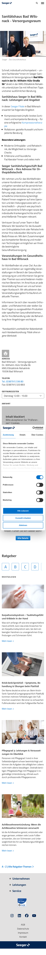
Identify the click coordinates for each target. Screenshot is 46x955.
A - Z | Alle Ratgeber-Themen (17, 866)
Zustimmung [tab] (8, 435)
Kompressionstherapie (23, 124)
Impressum (23, 932)
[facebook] (27, 916)
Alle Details (23, 538)
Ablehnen (23, 525)
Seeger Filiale (17, 106)
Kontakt (23, 936)
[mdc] (22, 902)
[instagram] (12, 916)
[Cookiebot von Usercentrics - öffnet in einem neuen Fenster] (32, 428)
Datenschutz (23, 928)
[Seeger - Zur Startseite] (7, 3)
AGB (23, 924)
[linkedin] (19, 916)
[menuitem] (37, 3)
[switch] (39, 485)
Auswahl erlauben (23, 518)
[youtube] (34, 916)
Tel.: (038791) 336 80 (12, 381)
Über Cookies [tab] (37, 435)
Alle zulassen (23, 511)
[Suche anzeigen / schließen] (37, 3)
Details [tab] (23, 435)
